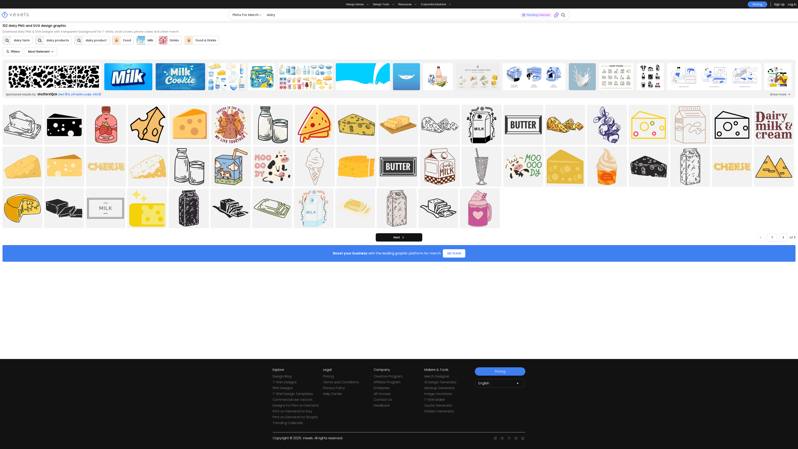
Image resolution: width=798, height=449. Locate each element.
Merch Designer (436, 376)
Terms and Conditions (341, 382)
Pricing (328, 376)
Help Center (332, 393)
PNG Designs (283, 388)
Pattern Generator (439, 411)
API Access (382, 393)
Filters (15, 51)
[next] (783, 237)
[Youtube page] (515, 438)
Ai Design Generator (440, 382)
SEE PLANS (454, 253)
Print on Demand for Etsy (292, 411)
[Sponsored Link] (54, 76)
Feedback (382, 405)
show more (778, 94)
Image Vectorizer (438, 393)
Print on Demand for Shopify (295, 417)
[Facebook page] (502, 438)
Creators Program (388, 376)
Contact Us (383, 399)
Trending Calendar (288, 423)
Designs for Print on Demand (296, 405)
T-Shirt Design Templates (293, 393)
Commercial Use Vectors (293, 399)
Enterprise (381, 388)
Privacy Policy (334, 388)
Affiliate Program (387, 382)
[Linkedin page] (522, 438)
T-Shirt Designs (285, 382)
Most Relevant (39, 51)
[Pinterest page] (509, 438)
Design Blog (282, 376)
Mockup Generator (439, 388)
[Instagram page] (495, 438)
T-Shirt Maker (434, 399)
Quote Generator (438, 405)
